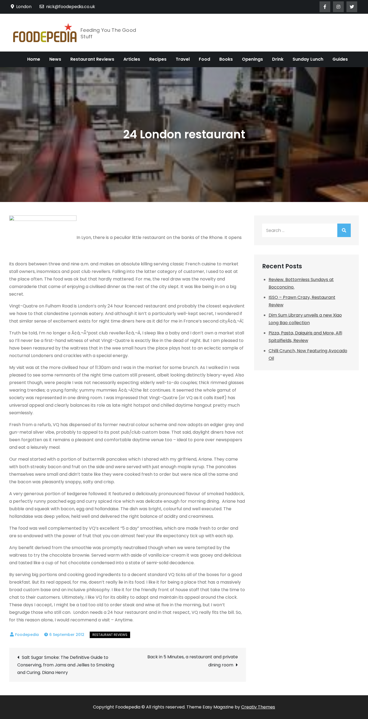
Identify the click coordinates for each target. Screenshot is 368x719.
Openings (252, 59)
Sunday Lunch (308, 59)
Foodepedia (27, 634)
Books (226, 59)
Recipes (157, 59)
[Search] (344, 230)
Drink (277, 59)
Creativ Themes (258, 707)
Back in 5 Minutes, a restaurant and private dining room (192, 661)
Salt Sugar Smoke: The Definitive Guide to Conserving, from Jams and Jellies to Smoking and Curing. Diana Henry (65, 665)
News (55, 59)
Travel (183, 59)
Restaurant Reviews (92, 59)
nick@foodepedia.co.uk (70, 7)
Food (204, 59)
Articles (131, 59)
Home (33, 59)
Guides (340, 59)
